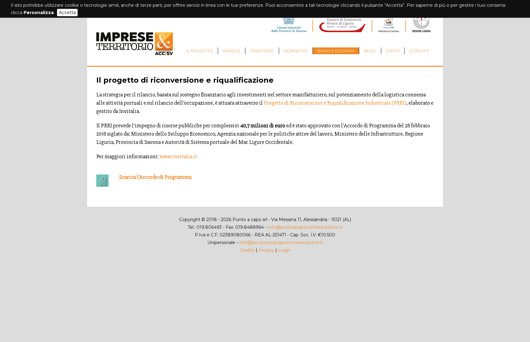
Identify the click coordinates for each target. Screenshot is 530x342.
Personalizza (39, 12)
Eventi (393, 50)
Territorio (262, 50)
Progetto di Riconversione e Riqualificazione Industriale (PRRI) (334, 103)
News (370, 50)
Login (284, 250)
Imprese (231, 50)
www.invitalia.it (178, 156)
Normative (296, 50)
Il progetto (199, 50)
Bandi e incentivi (335, 50)
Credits (247, 250)
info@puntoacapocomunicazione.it (305, 227)
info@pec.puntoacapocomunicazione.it (281, 242)
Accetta (67, 12)
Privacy (266, 250)
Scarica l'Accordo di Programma (155, 177)
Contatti (419, 50)
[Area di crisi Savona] (134, 54)
